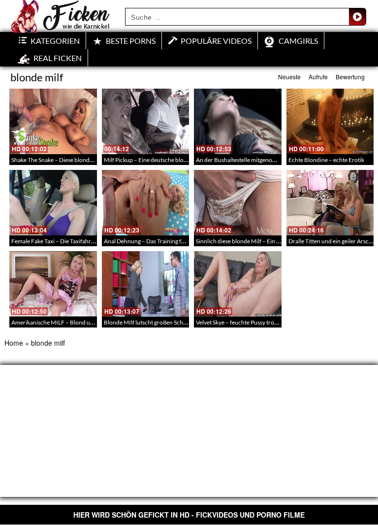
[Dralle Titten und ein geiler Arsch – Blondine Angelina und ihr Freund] (330, 202)
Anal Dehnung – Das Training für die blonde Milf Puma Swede (182, 241)
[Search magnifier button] (357, 16)
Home (13, 343)
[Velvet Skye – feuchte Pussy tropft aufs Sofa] (238, 284)
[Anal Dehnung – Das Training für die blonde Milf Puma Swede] (145, 202)
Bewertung (350, 76)
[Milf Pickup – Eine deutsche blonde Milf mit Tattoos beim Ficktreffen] (145, 121)
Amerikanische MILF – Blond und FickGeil (65, 322)
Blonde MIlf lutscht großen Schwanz (150, 322)
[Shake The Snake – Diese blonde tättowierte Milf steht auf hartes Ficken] (53, 121)
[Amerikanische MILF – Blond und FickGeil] (53, 284)
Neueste (289, 76)
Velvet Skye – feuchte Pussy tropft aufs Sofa (251, 322)
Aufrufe (318, 76)
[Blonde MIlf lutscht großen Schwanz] (145, 284)
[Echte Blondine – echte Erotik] (330, 121)
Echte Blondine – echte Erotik (326, 160)
